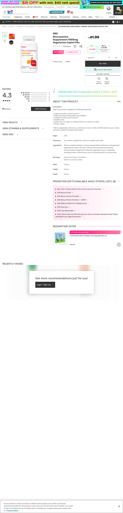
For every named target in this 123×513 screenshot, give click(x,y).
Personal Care (64, 17)
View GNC (8, 134)
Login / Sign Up (44, 285)
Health (27, 17)
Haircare (53, 17)
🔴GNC (35, 17)
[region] (61, 506)
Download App (49, 7)
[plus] (116, 58)
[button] (118, 10)
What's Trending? (72, 7)
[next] (102, 17)
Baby (91, 17)
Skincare (44, 17)
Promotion (6, 17)
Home (83, 17)
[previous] (54, 89)
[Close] (119, 506)
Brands (112, 17)
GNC (55, 33)
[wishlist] (75, 46)
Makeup (76, 17)
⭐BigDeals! (17, 17)
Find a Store (61, 7)
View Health (10, 122)
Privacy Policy (12, 510)
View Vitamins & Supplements (21, 128)
